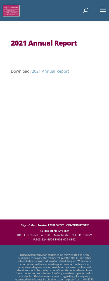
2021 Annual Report (50, 71)
